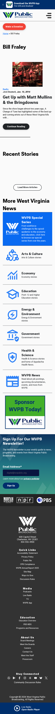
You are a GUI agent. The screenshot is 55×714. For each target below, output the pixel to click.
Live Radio (27, 595)
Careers (27, 648)
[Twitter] (46, 678)
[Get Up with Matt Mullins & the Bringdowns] (27, 74)
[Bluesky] (41, 678)
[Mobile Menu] (48, 15)
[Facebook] (19, 678)
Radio (6, 89)
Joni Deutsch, (10, 92)
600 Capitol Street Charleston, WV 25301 (27, 538)
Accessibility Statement (27, 553)
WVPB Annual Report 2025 (27, 568)
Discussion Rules (27, 579)
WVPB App (27, 603)
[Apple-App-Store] (8, 678)
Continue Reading (16, 126)
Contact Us (27, 652)
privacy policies (31, 478)
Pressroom (27, 659)
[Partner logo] (8, 500)
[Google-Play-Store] (14, 678)
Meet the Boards (27, 644)
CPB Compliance (27, 564)
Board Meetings (27, 641)
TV (27, 599)
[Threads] (30, 678)
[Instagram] (24, 678)
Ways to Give (27, 575)
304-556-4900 (27, 542)
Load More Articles (27, 187)
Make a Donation (14, 26)
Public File (27, 560)
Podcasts (27, 592)
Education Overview (27, 621)
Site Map (27, 572)
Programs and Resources (27, 628)
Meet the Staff (27, 655)
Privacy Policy (27, 557)
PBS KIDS (27, 624)
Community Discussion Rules (27, 682)
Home (5, 33)
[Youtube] (35, 678)
